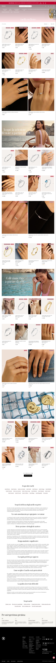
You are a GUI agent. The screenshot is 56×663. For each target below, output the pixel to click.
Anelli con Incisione (17, 491)
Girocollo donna (18, 606)
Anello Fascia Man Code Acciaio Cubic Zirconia (19, 464)
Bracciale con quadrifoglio (17, 604)
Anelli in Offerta (25, 493)
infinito (46, 547)
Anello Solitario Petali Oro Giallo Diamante (20, 167)
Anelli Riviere (7, 489)
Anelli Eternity (14, 489)
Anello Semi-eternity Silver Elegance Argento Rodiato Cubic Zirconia (6, 464)
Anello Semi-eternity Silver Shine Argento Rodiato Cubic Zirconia (39, 383)
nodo (37, 547)
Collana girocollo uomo (46, 604)
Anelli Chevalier (9, 491)
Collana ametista (27, 604)
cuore (30, 529)
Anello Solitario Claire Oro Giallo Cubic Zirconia (19, 70)
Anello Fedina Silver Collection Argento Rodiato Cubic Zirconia (7, 193)
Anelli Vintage (41, 489)
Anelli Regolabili (39, 493)
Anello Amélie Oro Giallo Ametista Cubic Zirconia (6, 261)
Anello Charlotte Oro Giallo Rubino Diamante (6, 316)
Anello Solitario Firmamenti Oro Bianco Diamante (34, 45)
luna (8, 546)
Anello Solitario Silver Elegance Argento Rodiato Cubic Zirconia (47, 167)
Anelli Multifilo (48, 489)
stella (11, 546)
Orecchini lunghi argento (36, 606)
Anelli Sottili (28, 489)
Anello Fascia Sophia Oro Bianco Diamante (46, 464)
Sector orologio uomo (26, 606)
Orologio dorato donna (36, 604)
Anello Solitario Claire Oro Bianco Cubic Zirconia (6, 45)
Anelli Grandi (47, 491)
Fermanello (45, 493)
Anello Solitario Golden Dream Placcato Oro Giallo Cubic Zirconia (20, 439)
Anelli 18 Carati (18, 493)
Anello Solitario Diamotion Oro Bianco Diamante (10, 112)
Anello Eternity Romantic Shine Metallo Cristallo (47, 261)
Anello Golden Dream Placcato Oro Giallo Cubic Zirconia (47, 316)
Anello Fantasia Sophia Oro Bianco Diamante (6, 342)
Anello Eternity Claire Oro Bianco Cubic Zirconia (19, 316)
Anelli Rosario (35, 489)
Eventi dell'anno (38, 645)
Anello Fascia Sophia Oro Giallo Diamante (20, 342)
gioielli (21, 544)
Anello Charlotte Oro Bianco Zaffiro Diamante (33, 464)
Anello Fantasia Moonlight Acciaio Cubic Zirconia (46, 70)
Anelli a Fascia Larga (26, 491)
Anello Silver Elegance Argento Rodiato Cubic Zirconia (7, 439)
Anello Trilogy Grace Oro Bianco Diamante (19, 261)
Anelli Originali (41, 491)
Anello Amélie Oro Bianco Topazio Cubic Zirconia (33, 316)
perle (47, 530)
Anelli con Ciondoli (21, 489)
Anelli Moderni (34, 491)
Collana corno (8, 604)
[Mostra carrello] (53, 6)
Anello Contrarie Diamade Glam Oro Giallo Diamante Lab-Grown (47, 439)
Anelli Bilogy (32, 493)
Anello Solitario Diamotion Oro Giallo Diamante (34, 261)
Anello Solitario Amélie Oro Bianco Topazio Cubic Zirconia (47, 193)
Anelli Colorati (11, 493)
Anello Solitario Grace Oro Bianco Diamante (6, 70)
